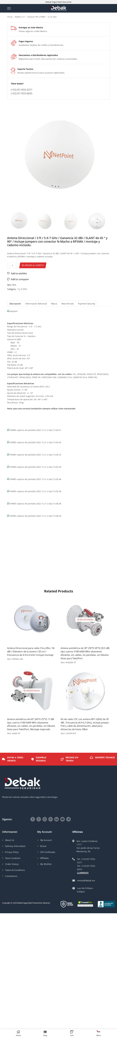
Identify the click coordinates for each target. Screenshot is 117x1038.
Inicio (9, 16)
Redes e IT (20, 16)
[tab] (15, 304)
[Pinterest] (50, 819)
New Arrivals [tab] (67, 303)
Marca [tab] (54, 303)
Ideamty (46, 903)
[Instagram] (44, 819)
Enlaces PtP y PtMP (36, 16)
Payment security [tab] (86, 303)
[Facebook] (32, 819)
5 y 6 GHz (52, 16)
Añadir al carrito (34, 265)
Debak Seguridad (24, 903)
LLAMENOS (82, 872)
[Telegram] (68, 819)
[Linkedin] (56, 819)
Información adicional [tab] (36, 303)
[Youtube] (62, 819)
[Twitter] (38, 819)
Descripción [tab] (15, 303)
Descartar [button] (67, 2)
